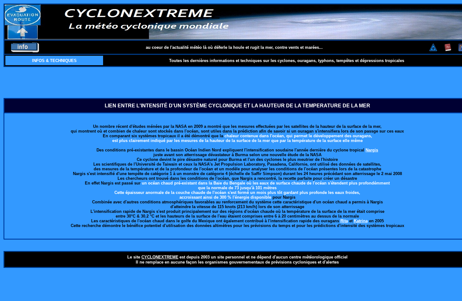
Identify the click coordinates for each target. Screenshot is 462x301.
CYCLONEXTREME (160, 257)
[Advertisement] (237, 82)
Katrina (361, 221)
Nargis (372, 150)
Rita (344, 221)
